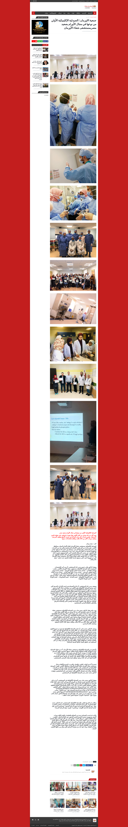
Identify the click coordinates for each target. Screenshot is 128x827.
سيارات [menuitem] (46, 13)
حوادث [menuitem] (73, 13)
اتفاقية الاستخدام (75, 1)
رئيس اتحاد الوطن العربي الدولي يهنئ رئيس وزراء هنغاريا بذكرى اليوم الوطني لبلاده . (37, 85)
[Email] (75, 765)
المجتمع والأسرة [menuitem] (53, 13)
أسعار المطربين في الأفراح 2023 (37, 68)
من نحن (91, 1)
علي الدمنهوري (74, 825)
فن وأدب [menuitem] (59, 13)
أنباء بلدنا (88, 770)
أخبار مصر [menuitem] (84, 13)
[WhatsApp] (78, 765)
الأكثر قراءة (45, 45)
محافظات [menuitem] (78, 13)
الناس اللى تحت (85, 761)
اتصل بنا (87, 1)
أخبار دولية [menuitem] (90, 13)
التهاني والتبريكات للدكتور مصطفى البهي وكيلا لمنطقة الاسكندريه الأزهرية (37, 56)
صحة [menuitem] (64, 13)
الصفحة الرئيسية (93, 17)
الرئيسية (95, 1)
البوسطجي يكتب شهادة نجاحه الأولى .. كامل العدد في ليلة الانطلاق (37, 49)
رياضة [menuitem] (68, 13)
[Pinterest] (81, 765)
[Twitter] (84, 765)
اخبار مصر (88, 17)
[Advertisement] (56, 7)
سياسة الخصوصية (82, 1)
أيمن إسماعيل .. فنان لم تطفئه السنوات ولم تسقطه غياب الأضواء (37, 62)
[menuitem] (94, 13)
